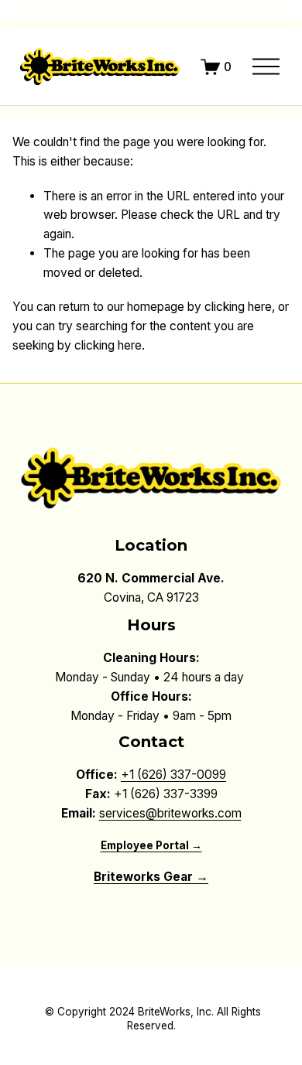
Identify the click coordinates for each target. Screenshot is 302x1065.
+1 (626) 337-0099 (173, 774)
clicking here (238, 306)
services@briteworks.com (170, 813)
